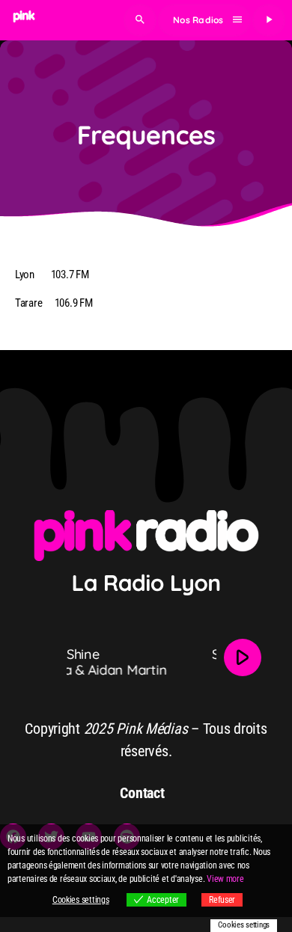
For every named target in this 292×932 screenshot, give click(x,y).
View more (225, 879)
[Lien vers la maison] (24, 20)
